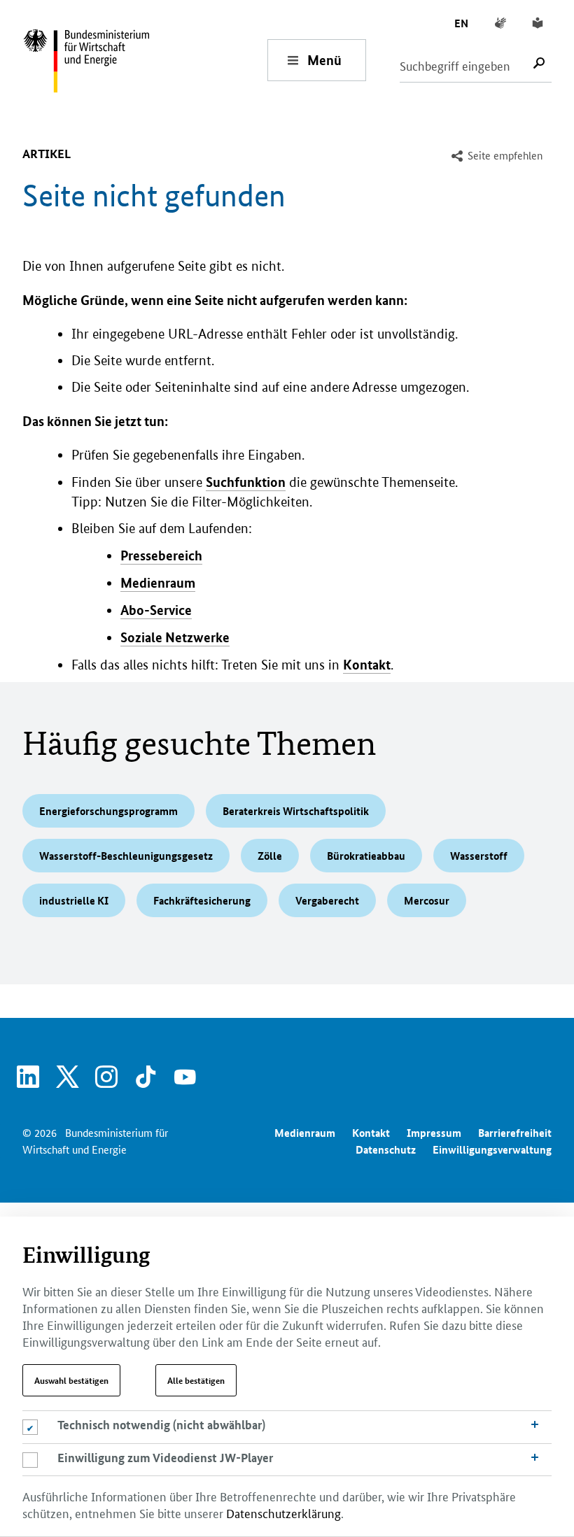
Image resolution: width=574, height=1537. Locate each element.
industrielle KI (73, 900)
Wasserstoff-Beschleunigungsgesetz (126, 855)
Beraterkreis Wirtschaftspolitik (296, 811)
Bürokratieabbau (366, 855)
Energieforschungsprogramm (108, 811)
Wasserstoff (478, 855)
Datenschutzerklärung (283, 1512)
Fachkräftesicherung (202, 900)
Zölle (270, 855)
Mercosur (426, 900)
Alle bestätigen (196, 1380)
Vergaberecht (327, 900)
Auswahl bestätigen (71, 1380)
